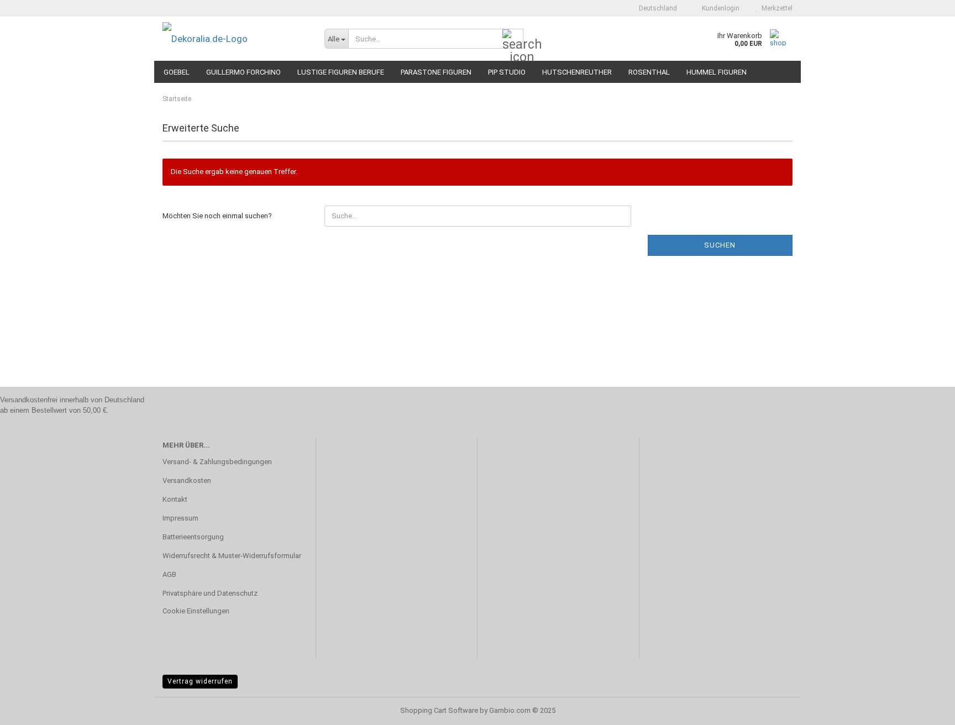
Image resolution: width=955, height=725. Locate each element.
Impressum (180, 518)
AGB (169, 574)
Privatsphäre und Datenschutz (210, 593)
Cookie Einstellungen (195, 611)
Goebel (177, 72)
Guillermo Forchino (243, 72)
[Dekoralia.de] (235, 39)
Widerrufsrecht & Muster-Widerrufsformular (231, 555)
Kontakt (174, 499)
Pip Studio (507, 72)
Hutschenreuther (577, 72)
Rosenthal (649, 72)
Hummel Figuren (716, 72)
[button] (654, 8)
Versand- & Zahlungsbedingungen (217, 462)
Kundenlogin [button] (719, 8)
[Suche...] (512, 39)
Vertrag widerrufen (200, 681)
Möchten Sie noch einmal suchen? (217, 216)
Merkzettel (775, 8)
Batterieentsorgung (193, 537)
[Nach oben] (924, 708)
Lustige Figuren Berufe (340, 72)
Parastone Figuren (436, 72)
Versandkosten (186, 480)
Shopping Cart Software (439, 710)
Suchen (720, 245)
